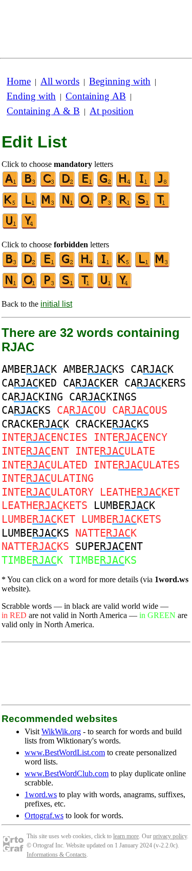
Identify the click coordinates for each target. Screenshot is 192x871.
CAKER (90, 383)
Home (19, 81)
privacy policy (170, 836)
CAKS (26, 410)
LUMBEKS (35, 533)
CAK (152, 369)
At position (112, 110)
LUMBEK (124, 505)
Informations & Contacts (57, 854)
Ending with (31, 96)
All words (59, 81)
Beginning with (120, 81)
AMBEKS (93, 369)
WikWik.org (61, 731)
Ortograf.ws (44, 815)
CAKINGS (103, 397)
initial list (56, 304)
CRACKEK (35, 424)
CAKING (32, 397)
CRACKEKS (112, 424)
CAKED (29, 383)
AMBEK (29, 369)
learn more (126, 836)
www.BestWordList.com (65, 752)
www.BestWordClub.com (67, 773)
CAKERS (155, 383)
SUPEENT (109, 546)
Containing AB (96, 96)
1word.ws (41, 794)
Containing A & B (43, 110)
